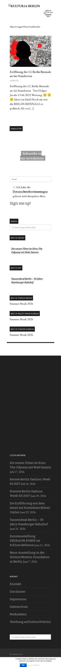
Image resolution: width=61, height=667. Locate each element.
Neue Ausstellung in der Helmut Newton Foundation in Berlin (30, 557)
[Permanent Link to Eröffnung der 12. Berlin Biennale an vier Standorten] (30, 51)
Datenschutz (19, 606)
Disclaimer (17, 591)
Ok (23, 665)
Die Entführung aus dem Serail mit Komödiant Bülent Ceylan (30, 508)
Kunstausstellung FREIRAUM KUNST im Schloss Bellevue (25, 540)
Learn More (34, 665)
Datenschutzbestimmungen (30, 191)
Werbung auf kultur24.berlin (30, 622)
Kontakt (15, 584)
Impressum (18, 599)
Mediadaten (18, 614)
